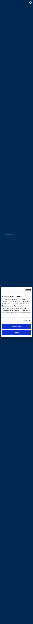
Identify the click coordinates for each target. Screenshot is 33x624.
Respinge (16, 332)
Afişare (25, 320)
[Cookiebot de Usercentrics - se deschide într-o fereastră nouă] (23, 290)
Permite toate (16, 326)
